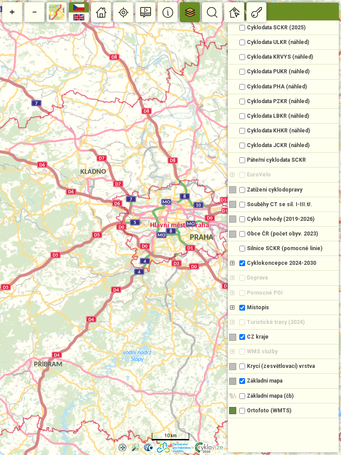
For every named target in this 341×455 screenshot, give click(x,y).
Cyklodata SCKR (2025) (276, 27)
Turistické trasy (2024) (276, 322)
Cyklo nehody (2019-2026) (280, 219)
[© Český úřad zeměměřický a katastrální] (148, 447)
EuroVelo (259, 175)
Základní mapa (264, 381)
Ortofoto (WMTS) (269, 410)
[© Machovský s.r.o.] (122, 447)
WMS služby (262, 351)
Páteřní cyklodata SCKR (276, 160)
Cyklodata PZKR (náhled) (278, 101)
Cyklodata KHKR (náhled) (278, 131)
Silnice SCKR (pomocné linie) (284, 248)
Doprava (257, 278)
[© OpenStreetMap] (135, 447)
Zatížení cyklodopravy (274, 190)
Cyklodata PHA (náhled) (277, 87)
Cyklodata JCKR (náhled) (278, 145)
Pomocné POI (265, 293)
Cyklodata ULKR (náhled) (278, 42)
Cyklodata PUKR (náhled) (278, 71)
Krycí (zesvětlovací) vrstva (281, 366)
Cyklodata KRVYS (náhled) (280, 57)
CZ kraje (258, 337)
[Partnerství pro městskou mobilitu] (174, 447)
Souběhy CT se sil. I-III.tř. (279, 204)
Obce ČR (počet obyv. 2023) (282, 234)
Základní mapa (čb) (270, 396)
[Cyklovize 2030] (209, 447)
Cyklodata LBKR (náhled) (278, 116)
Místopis (258, 307)
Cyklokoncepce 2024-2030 (281, 263)
